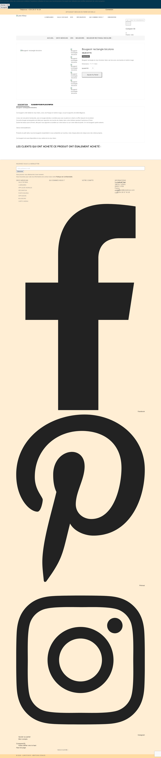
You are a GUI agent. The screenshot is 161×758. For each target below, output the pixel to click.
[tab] (42, 104)
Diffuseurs (22, 196)
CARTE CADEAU (23, 201)
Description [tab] (23, 105)
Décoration (22, 190)
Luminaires (22, 185)
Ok (8, 5)
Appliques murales (25, 187)
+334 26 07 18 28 (123, 192)
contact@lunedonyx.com (126, 190)
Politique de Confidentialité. (64, 177)
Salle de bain (23, 182)
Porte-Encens (23, 193)
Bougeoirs (22, 198)
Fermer (3, 5)
